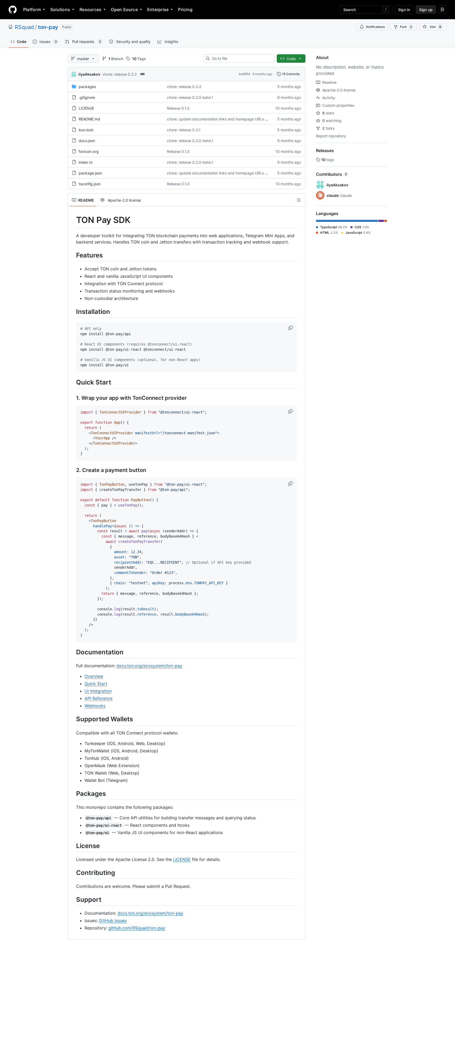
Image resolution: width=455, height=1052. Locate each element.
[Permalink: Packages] (72, 793)
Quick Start (96, 683)
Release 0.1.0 (178, 108)
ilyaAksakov (89, 74)
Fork (406, 27)
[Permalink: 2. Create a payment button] (72, 470)
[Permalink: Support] (72, 899)
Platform (32, 9)
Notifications (375, 27)
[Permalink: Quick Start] (72, 382)
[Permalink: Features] (72, 255)
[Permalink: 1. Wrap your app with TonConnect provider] (72, 398)
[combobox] (241, 58)
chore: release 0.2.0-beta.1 (190, 97)
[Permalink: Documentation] (72, 652)
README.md (89, 119)
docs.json (87, 140)
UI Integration (98, 691)
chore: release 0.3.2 (119, 74)
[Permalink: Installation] (72, 311)
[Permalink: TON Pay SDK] (72, 220)
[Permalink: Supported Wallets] (72, 719)
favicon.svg (89, 151)
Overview (94, 676)
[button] (291, 328)
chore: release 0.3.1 (184, 130)
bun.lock (86, 130)
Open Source (124, 9)
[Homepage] (12, 9)
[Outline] (298, 200)
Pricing (185, 9)
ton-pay (48, 27)
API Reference (98, 698)
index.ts (85, 162)
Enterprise (158, 9)
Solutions (60, 9)
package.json (90, 173)
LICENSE (86, 108)
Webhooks (95, 705)
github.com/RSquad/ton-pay (136, 928)
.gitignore (87, 97)
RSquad (24, 27)
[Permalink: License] (72, 845)
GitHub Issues (113, 920)
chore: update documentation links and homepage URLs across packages (230, 119)
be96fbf (244, 74)
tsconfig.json (90, 184)
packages (87, 86)
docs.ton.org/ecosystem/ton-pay (149, 665)
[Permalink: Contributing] (72, 872)
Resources (90, 9)
